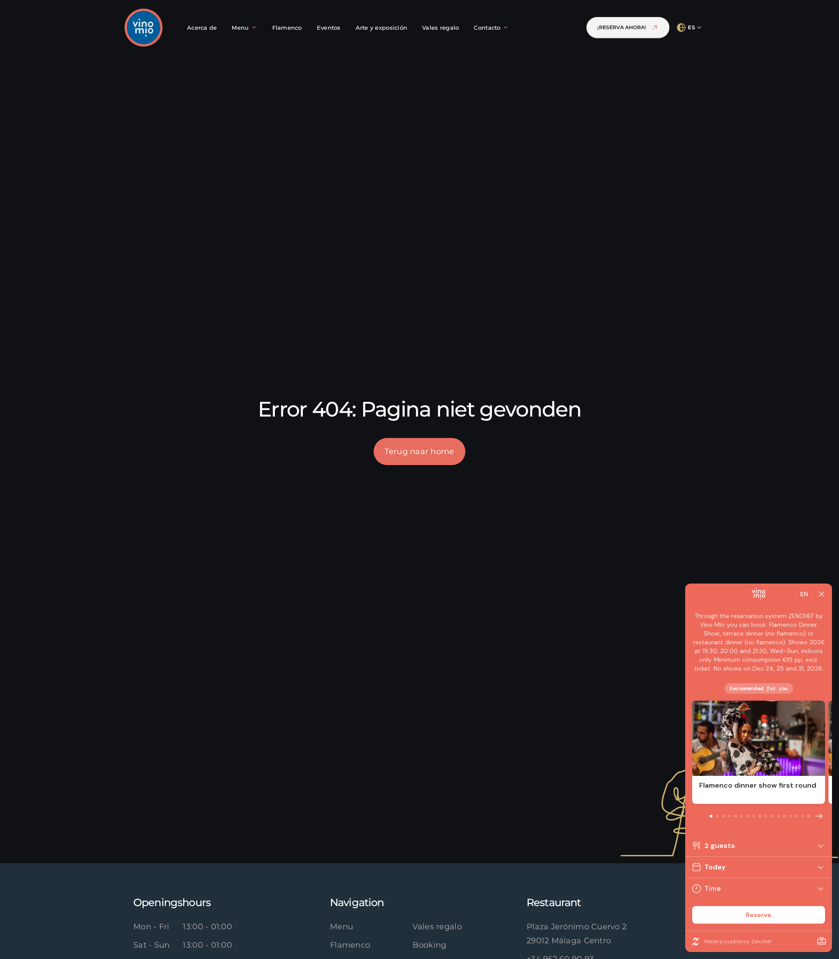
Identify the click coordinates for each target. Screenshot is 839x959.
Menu (341, 926)
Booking (430, 945)
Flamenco (350, 945)
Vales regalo (437, 926)
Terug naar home (419, 451)
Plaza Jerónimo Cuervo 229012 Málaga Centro (577, 933)
